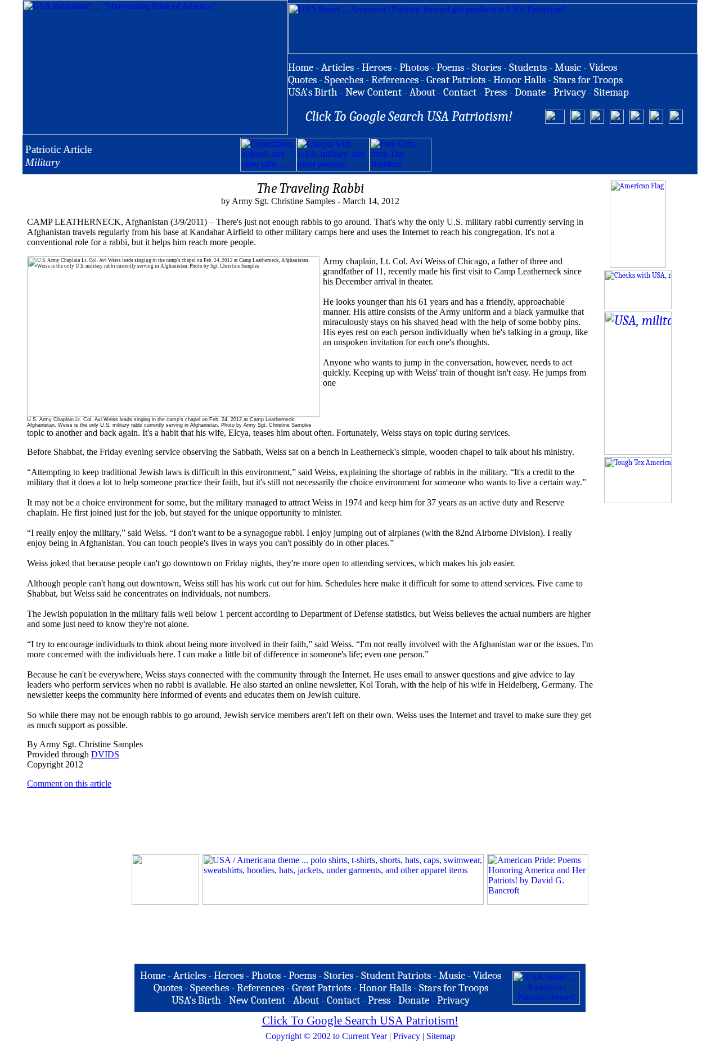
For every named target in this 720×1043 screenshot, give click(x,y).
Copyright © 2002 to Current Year (326, 1036)
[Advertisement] (563, 154)
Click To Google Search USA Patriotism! (360, 1020)
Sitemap (440, 1036)
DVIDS (105, 754)
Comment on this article (69, 783)
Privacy (406, 1036)
